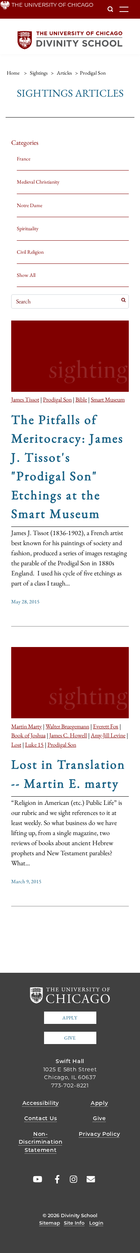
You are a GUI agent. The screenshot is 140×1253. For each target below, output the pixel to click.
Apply (69, 1018)
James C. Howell (68, 735)
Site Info (74, 1223)
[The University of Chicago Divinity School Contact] (88, 1179)
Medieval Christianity (38, 181)
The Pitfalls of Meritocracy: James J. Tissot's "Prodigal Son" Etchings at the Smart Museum (67, 466)
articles (64, 72)
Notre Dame (29, 205)
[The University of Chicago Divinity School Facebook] (53, 1179)
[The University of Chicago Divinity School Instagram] (71, 1179)
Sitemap (49, 1223)
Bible (81, 399)
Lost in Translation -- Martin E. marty (68, 773)
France (23, 158)
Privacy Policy (99, 1134)
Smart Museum (108, 399)
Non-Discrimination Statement (41, 1142)
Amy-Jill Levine (108, 735)
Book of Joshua (28, 735)
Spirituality (27, 228)
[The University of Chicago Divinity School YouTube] (36, 1179)
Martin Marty (26, 726)
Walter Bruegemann (67, 726)
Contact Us (40, 1118)
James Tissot (25, 399)
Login (96, 1223)
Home (13, 72)
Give (69, 1038)
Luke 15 (34, 744)
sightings (39, 72)
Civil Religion (30, 252)
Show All (26, 275)
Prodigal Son (57, 399)
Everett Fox (105, 726)
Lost (16, 744)
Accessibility (40, 1103)
